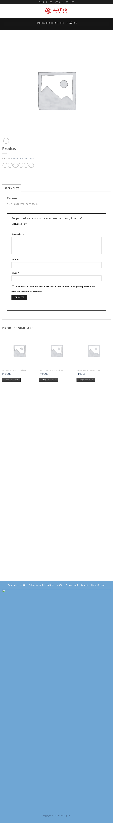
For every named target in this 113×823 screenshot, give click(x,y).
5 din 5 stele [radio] (86, 228)
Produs (6, 373)
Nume (15, 259)
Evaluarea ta (19, 223)
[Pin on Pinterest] (26, 165)
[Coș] (109, 11)
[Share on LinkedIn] (31, 165)
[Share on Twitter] (15, 165)
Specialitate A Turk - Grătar (56, 23)
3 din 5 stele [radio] (49, 228)
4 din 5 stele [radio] (66, 228)
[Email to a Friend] (20, 165)
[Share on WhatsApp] (5, 165)
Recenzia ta (18, 234)
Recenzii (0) (12, 188)
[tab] (11, 188)
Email (15, 272)
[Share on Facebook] (10, 165)
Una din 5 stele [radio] (17, 228)
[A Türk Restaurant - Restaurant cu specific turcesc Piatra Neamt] (56, 11)
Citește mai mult (11, 380)
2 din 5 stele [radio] (32, 228)
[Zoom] (6, 141)
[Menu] (4, 11)
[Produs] (19, 351)
